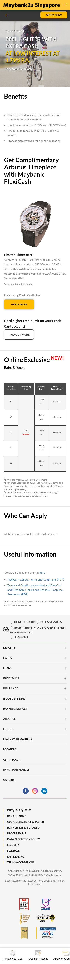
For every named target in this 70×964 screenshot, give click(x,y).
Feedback (13, 850)
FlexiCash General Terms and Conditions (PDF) (35, 579)
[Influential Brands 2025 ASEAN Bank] (46, 918)
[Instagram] (35, 791)
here (42, 572)
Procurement (16, 833)
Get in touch (12, 759)
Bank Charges (16, 815)
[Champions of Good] (24, 933)
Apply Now (54, 15)
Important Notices (16, 769)
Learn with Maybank (17, 739)
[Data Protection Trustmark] (46, 904)
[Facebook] (26, 791)
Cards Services (51, 622)
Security (13, 844)
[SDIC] (46, 933)
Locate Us (9, 749)
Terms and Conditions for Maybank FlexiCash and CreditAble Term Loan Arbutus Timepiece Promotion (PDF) (35, 590)
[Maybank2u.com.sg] (31, 4)
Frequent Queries (19, 810)
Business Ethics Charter (23, 827)
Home (18, 622)
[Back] (8, 15)
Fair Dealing (15, 856)
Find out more (19, 334)
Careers (8, 779)
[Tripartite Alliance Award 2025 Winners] (24, 918)
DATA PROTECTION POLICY (23, 839)
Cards (31, 622)
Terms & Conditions (20, 862)
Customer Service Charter (25, 821)
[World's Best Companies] (24, 904)
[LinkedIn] (44, 791)
